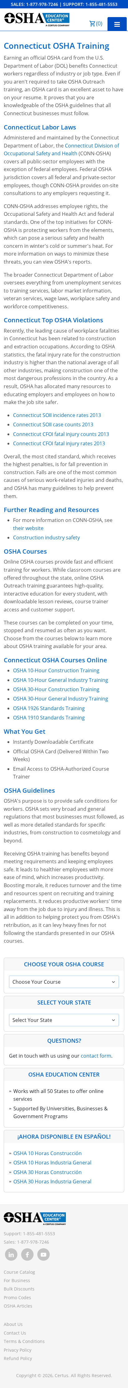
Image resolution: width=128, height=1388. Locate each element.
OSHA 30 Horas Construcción (47, 1172)
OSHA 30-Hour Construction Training (56, 689)
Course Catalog (19, 1272)
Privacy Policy (17, 1350)
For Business (17, 1280)
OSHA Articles (18, 1306)
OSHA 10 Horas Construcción (47, 1153)
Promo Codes (17, 1297)
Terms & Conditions (24, 1341)
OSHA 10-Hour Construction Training (56, 670)
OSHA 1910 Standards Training (49, 717)
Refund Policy (18, 1358)
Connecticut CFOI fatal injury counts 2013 (61, 434)
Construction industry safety (46, 537)
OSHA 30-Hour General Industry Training (60, 698)
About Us (13, 1324)
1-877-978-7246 (42, 4)
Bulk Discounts (19, 1289)
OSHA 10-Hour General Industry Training (60, 680)
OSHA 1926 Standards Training (49, 708)
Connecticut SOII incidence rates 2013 (57, 415)
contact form (96, 1055)
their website (28, 528)
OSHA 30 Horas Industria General (52, 1181)
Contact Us (15, 1333)
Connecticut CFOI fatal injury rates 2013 (59, 443)
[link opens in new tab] (11, 1254)
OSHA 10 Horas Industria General (52, 1162)
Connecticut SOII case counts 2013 (53, 424)
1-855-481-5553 (101, 4)
